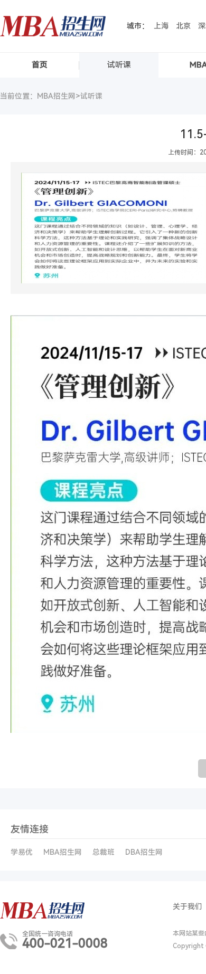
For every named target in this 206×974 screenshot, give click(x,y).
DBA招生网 (144, 852)
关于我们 (187, 906)
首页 (40, 65)
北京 (183, 26)
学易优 (22, 852)
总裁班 (103, 852)
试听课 (119, 65)
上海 (161, 26)
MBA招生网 (62, 852)
